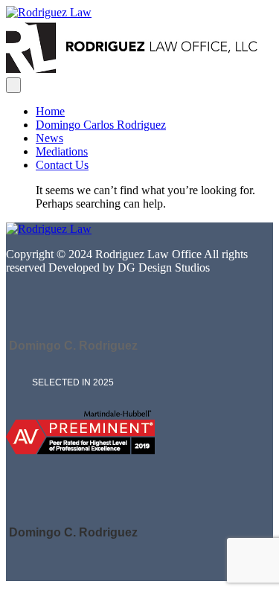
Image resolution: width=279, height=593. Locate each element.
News (49, 138)
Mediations (62, 151)
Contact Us (62, 164)
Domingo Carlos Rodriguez (101, 124)
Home (50, 111)
